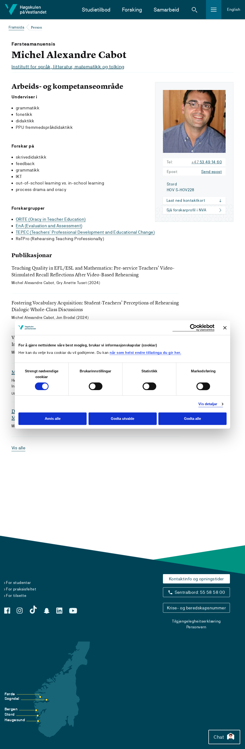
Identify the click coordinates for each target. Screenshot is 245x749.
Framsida (16, 27)
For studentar (18, 582)
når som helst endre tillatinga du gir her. (145, 353)
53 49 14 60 (206, 162)
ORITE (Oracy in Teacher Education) (51, 219)
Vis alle (18, 447)
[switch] (95, 386)
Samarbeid (166, 10)
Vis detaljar (207, 404)
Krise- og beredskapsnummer (196, 607)
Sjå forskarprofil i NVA (186, 210)
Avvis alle (53, 419)
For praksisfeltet (21, 589)
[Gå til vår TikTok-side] (33, 609)
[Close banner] (225, 327)
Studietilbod (96, 10)
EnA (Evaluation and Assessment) (49, 225)
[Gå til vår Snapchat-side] (46, 610)
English (233, 9)
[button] (194, 9)
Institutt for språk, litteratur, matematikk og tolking (67, 67)
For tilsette (16, 595)
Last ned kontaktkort (186, 200)
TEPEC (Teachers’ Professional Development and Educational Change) (85, 232)
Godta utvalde (122, 419)
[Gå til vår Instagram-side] (19, 610)
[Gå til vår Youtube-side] (73, 610)
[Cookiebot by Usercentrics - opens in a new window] (193, 327)
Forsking (132, 10)
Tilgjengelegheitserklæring (196, 621)
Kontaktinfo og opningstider (196, 578)
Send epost (211, 171)
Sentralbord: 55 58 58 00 (200, 592)
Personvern (196, 627)
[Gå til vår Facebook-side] (7, 610)
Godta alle (192, 419)
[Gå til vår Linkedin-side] (59, 610)
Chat (219, 737)
